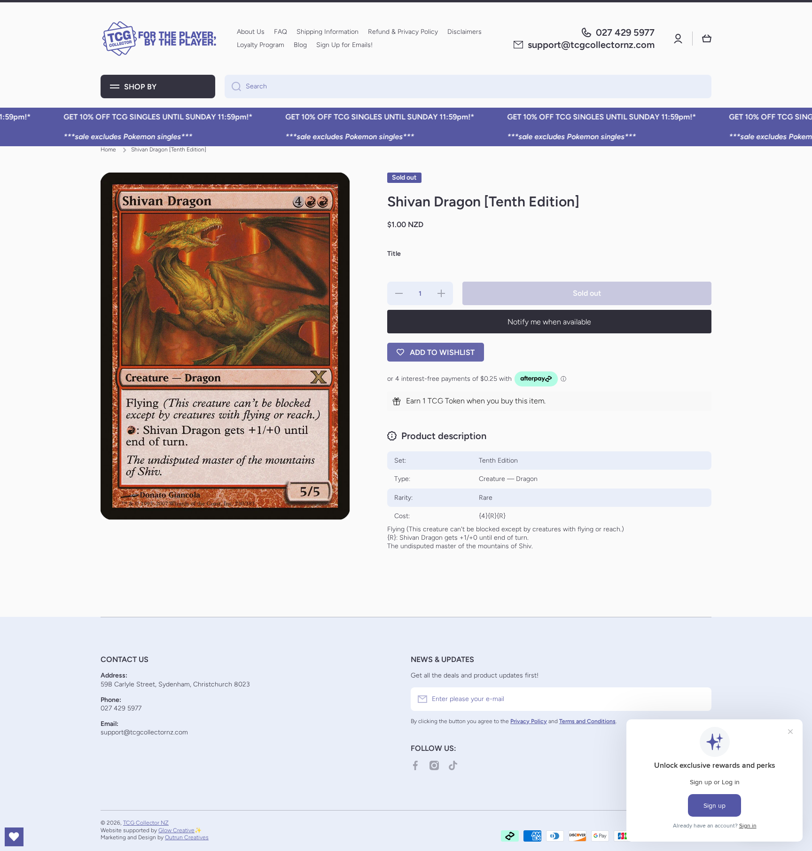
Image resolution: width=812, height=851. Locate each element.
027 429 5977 (625, 32)
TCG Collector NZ (146, 822)
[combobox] (468, 86)
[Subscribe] (699, 699)
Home (108, 149)
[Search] (233, 86)
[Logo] (159, 38)
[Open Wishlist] (14, 836)
